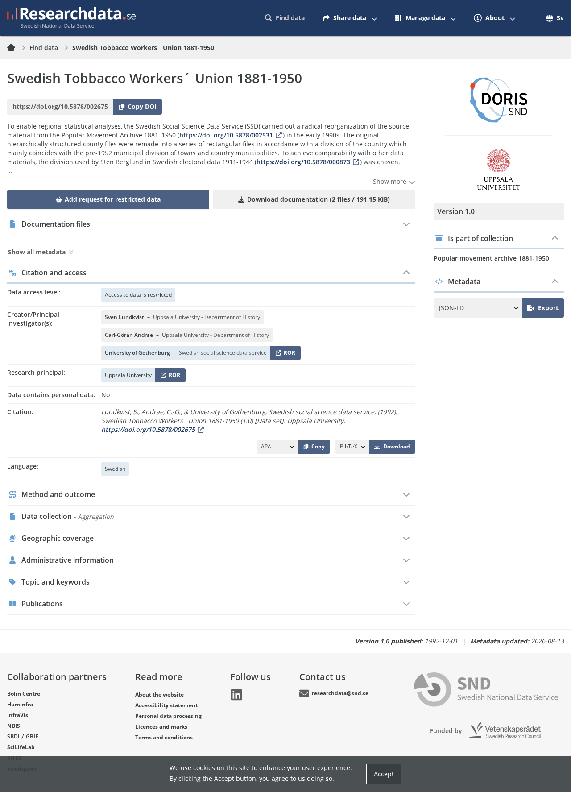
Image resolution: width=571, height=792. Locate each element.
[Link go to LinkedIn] (236, 694)
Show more (390, 181)
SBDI (13, 736)
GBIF (32, 736)
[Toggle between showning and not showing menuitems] (374, 17)
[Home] (16, 47)
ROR (288, 354)
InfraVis (17, 715)
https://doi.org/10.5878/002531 (226, 135)
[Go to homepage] (71, 18)
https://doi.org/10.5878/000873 (303, 162)
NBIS (13, 726)
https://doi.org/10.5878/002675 (148, 429)
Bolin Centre (23, 693)
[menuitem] (285, 18)
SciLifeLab (21, 747)
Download (396, 446)
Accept (384, 774)
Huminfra (20, 704)
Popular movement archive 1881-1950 (491, 258)
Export (548, 307)
